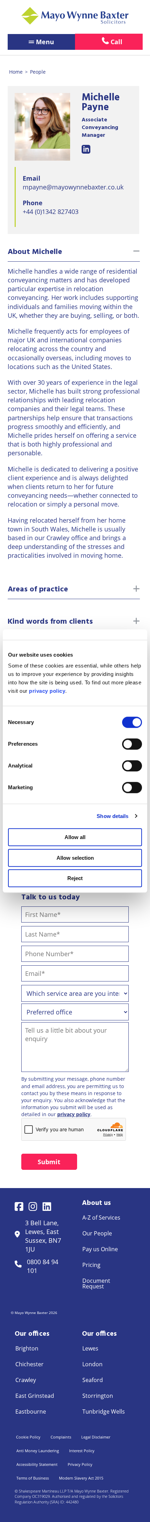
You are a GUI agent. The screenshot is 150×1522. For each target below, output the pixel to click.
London (92, 1364)
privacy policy (73, 1114)
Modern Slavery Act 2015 (81, 1478)
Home (16, 71)
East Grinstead (34, 1396)
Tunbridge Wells (103, 1411)
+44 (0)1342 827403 (50, 211)
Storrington (97, 1396)
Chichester (29, 1364)
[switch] (132, 744)
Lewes (90, 1348)
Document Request (96, 1283)
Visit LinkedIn (86, 149)
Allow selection (75, 858)
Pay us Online (100, 1249)
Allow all (75, 837)
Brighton (26, 1348)
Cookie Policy (28, 1437)
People (38, 71)
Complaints (61, 1437)
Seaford (92, 1380)
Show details (112, 816)
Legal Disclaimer (95, 1437)
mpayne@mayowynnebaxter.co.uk (73, 187)
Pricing (91, 1265)
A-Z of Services (101, 1217)
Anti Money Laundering (37, 1450)
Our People (97, 1233)
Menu (45, 42)
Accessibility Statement (37, 1464)
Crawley (25, 1380)
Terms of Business (32, 1478)
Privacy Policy (80, 1464)
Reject (75, 878)
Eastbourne (30, 1411)
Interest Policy (82, 1450)
